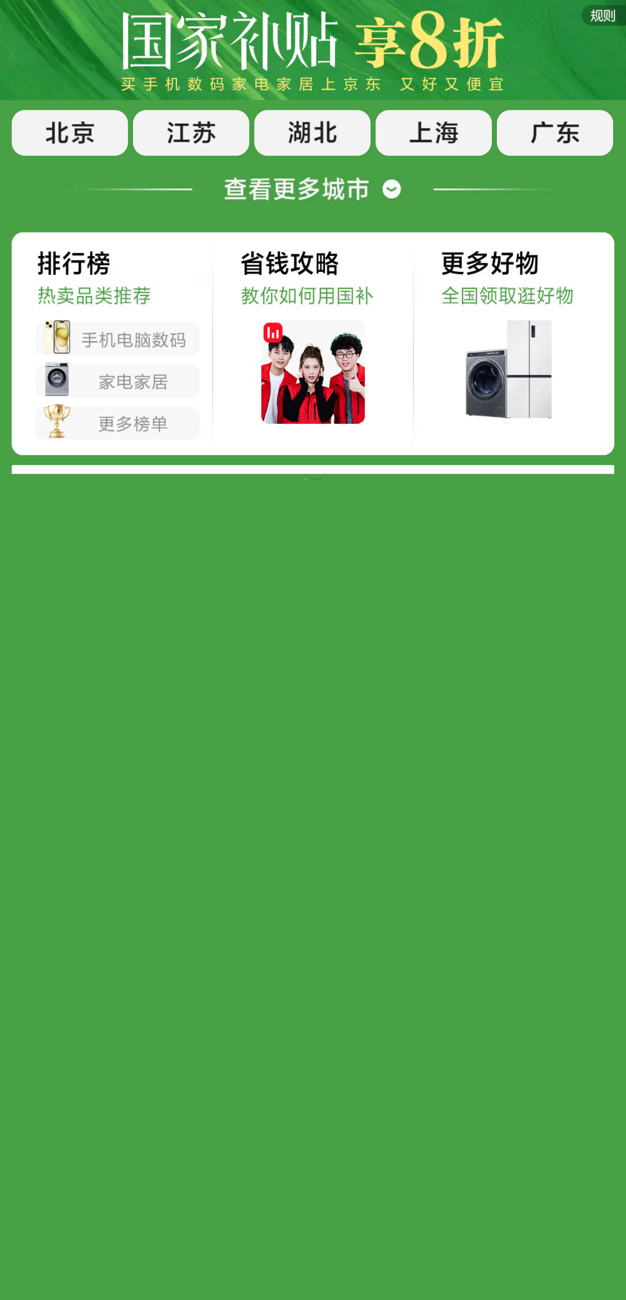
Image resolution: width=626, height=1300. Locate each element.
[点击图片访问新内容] (594, 22)
